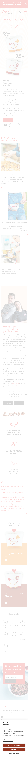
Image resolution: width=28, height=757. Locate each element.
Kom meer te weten (8, 741)
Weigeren (14, 749)
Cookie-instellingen (14, 753)
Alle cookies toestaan (14, 745)
